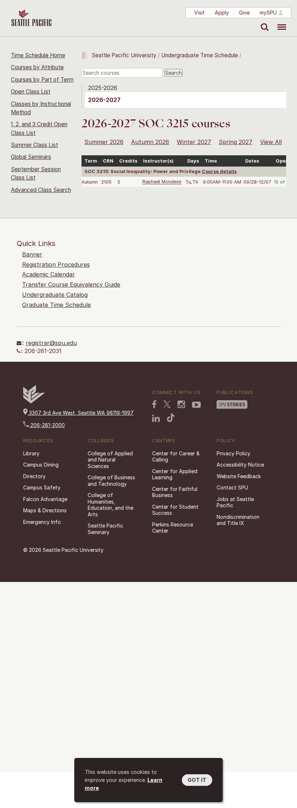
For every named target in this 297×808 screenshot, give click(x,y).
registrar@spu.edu (51, 342)
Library (31, 453)
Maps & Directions (45, 510)
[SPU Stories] (232, 404)
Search (263, 22)
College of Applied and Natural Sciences (110, 459)
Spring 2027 (235, 141)
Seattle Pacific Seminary (105, 528)
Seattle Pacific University (124, 55)
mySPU (268, 12)
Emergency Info (42, 522)
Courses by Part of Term (42, 79)
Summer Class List (34, 144)
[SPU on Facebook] (154, 404)
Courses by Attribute (37, 67)
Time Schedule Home (38, 55)
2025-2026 (102, 87)
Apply (222, 12)
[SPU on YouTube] (196, 405)
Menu (279, 22)
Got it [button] (197, 780)
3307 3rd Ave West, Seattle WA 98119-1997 (81, 413)
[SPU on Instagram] (181, 404)
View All (271, 141)
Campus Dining (41, 465)
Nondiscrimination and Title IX (238, 520)
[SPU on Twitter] (167, 404)
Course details (219, 171)
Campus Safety (41, 487)
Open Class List (30, 91)
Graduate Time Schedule (56, 304)
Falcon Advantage (45, 499)
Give (244, 12)
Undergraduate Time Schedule (199, 55)
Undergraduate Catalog (55, 294)
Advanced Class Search (41, 189)
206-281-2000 (47, 425)
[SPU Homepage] (34, 401)
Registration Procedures (56, 264)
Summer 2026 (104, 141)
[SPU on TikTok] (171, 417)
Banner (32, 254)
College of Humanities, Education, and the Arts (110, 504)
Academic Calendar (48, 274)
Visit (199, 12)
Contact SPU (232, 487)
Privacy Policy (233, 453)
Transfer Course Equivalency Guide (71, 284)
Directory (34, 476)
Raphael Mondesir (162, 182)
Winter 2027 (194, 141)
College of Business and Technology (111, 480)
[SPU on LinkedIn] (156, 418)
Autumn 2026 (150, 141)
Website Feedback (239, 476)
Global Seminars (31, 156)
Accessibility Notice (240, 465)
